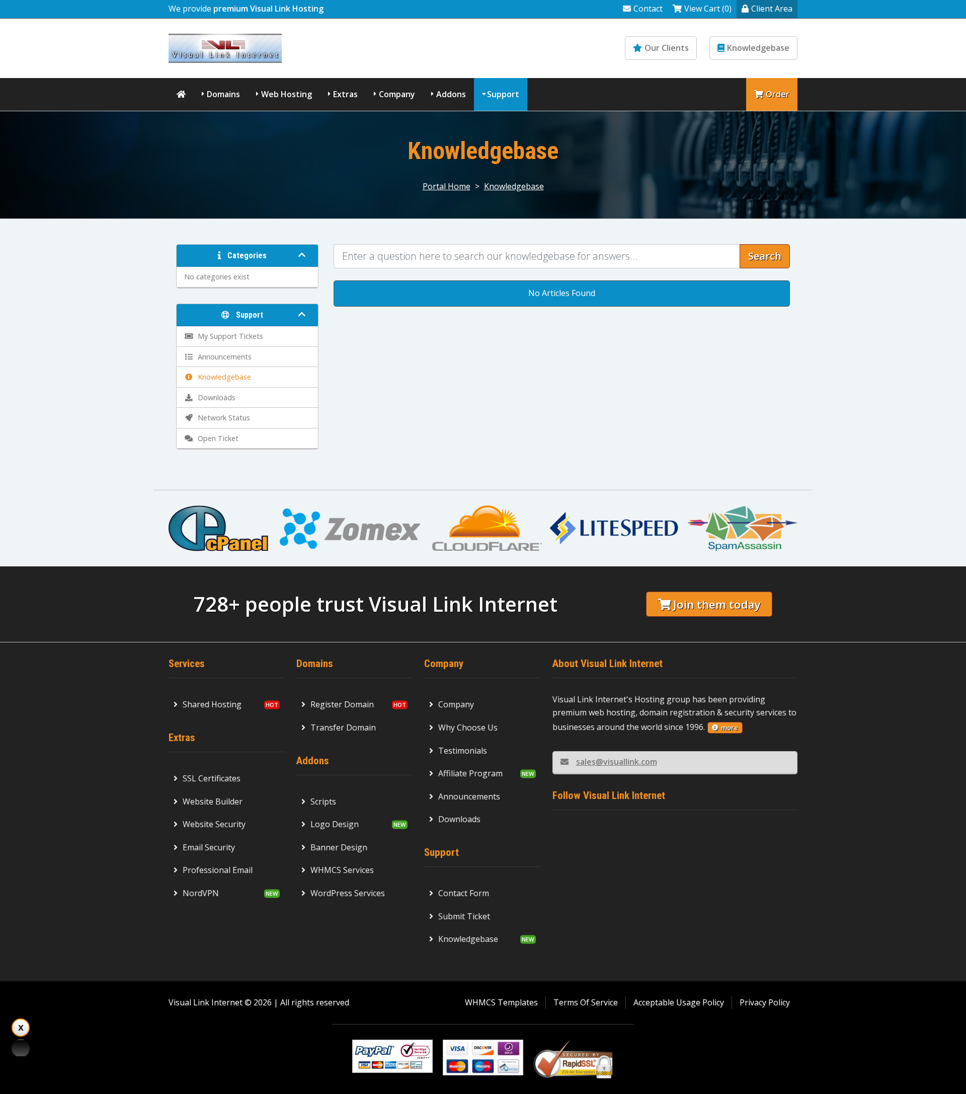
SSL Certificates (211, 778)
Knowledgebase (758, 47)
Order (777, 94)
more (729, 727)
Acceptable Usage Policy (678, 1002)
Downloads (459, 819)
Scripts (323, 801)
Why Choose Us (468, 727)
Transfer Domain (343, 727)
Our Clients (667, 47)
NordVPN (201, 893)
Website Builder (213, 801)
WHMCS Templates (501, 1002)
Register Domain (342, 704)
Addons (451, 94)
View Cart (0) (708, 8)
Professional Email (218, 870)
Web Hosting (286, 94)
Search (764, 256)
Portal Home (446, 186)
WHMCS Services (342, 870)
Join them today (717, 604)
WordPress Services (347, 893)
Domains (223, 94)
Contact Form (463, 893)
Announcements (469, 796)
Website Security (214, 824)
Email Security (209, 847)
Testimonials (462, 750)
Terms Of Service (585, 1002)
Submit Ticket (464, 916)
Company (397, 94)
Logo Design (334, 824)
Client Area (771, 8)
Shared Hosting (212, 704)
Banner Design (338, 847)
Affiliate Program (470, 773)
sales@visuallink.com (616, 761)
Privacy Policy (765, 1002)
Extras (345, 94)
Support (503, 94)
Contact (648, 8)
